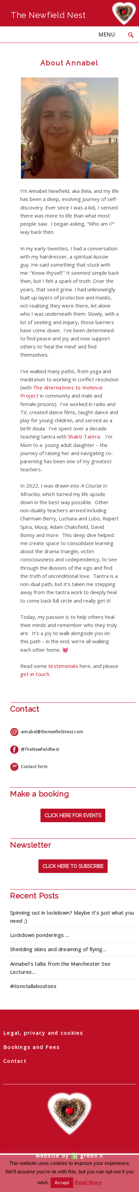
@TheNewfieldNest (39, 749)
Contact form (33, 766)
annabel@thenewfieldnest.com (51, 732)
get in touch (34, 674)
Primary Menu (106, 34)
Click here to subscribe (73, 866)
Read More (88, 1182)
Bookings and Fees (31, 1046)
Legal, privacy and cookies (43, 1032)
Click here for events (73, 815)
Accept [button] (62, 1182)
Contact (15, 1060)
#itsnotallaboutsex (33, 986)
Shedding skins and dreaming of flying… (58, 949)
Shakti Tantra (84, 436)
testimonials (63, 665)
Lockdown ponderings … (39, 934)
